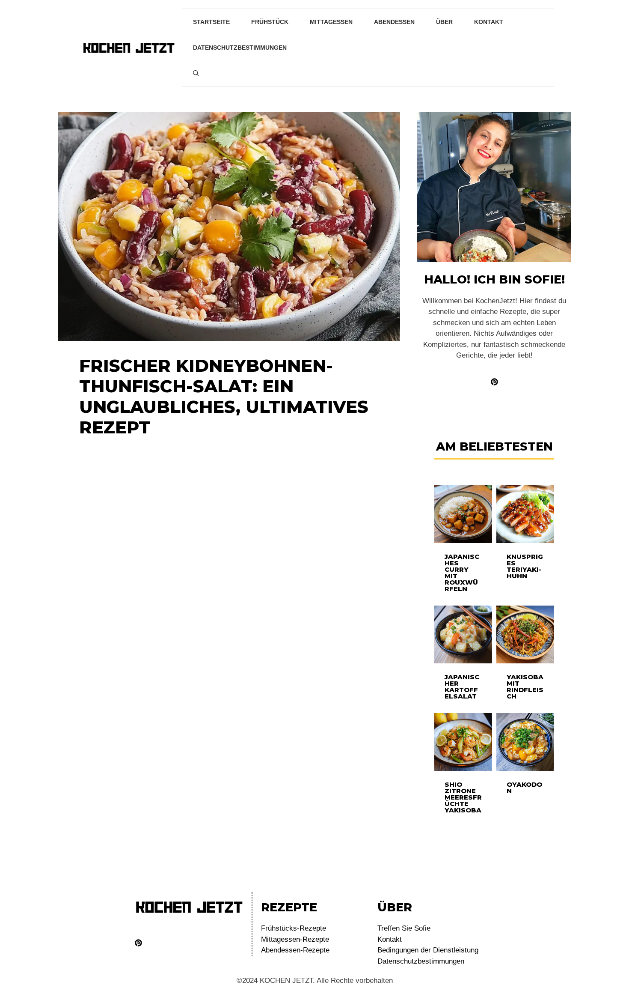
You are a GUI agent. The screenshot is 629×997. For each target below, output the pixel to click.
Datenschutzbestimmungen (240, 47)
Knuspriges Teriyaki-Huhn (525, 566)
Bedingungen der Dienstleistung (427, 950)
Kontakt (488, 21)
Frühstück (269, 21)
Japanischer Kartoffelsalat (462, 686)
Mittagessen (331, 21)
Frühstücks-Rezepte (293, 928)
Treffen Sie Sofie (403, 928)
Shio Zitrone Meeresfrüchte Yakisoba (463, 797)
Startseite (211, 21)
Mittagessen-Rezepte (295, 939)
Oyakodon (524, 787)
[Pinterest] (138, 943)
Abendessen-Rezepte (295, 950)
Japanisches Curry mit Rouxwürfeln (462, 572)
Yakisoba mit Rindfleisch (525, 686)
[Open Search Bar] (196, 73)
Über (444, 21)
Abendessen (394, 21)
